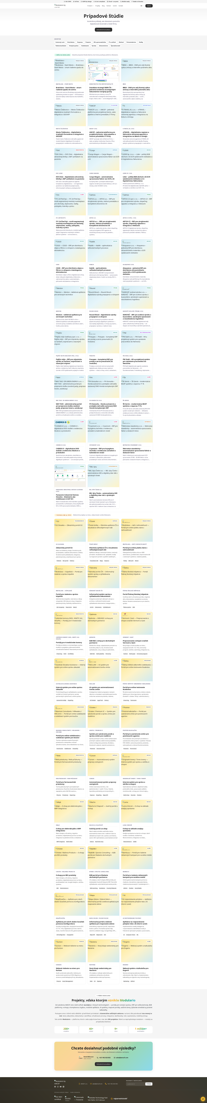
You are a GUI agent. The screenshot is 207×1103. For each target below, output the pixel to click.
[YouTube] (60, 1086)
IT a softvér (112, 42)
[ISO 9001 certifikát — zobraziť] (58, 1098)
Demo (149, 6)
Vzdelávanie (85, 46)
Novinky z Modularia (134, 1080)
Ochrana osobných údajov (61, 1092)
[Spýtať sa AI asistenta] (203, 1099)
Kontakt (121, 6)
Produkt (89, 6)
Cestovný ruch (59, 42)
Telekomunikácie (60, 46)
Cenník (115, 6)
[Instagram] (58, 1086)
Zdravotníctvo (103, 46)
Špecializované (115, 46)
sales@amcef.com (122, 1058)
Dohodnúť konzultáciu (103, 30)
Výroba (94, 46)
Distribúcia (70, 42)
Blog (103, 6)
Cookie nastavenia (75, 1092)
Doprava (80, 42)
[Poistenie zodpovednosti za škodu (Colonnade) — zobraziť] (79, 1098)
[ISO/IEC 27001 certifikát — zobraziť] (68, 1098)
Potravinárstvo (131, 42)
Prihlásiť (149, 1084)
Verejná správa (73, 46)
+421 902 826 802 (105, 1058)
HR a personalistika (100, 42)
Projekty (97, 6)
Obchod (121, 42)
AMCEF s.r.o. (84, 1084)
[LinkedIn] (63, 1086)
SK (141, 6)
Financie (88, 42)
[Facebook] (55, 1086)
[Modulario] (62, 6)
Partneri (108, 6)
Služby (141, 42)
